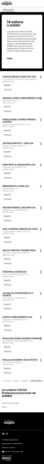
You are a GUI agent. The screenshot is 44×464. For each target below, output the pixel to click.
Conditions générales (10, 440)
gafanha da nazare (10, 403)
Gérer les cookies (8, 447)
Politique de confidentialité (12, 444)
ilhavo (4, 407)
